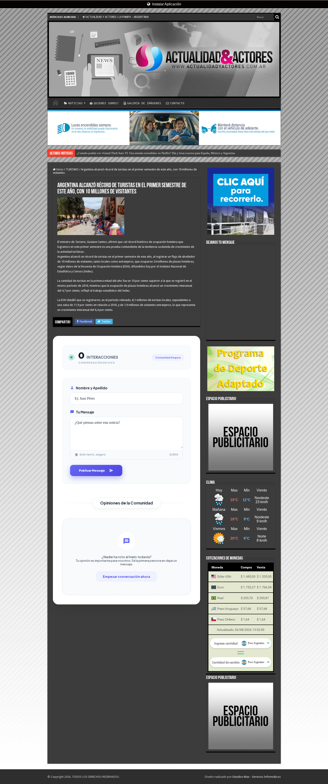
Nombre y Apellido (92, 388)
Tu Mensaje (85, 412)
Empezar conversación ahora (126, 576)
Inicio (59, 169)
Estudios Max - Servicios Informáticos (257, 776)
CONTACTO (177, 103)
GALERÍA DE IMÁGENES (144, 103)
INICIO (55, 102)
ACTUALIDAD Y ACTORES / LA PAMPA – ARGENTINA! (117, 17)
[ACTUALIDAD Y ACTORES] (164, 59)
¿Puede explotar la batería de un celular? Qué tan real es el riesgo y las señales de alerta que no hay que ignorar (143, 153)
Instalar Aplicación (166, 4)
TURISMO (72, 169)
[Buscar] (277, 17)
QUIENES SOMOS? (106, 103)
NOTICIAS (75, 103)
